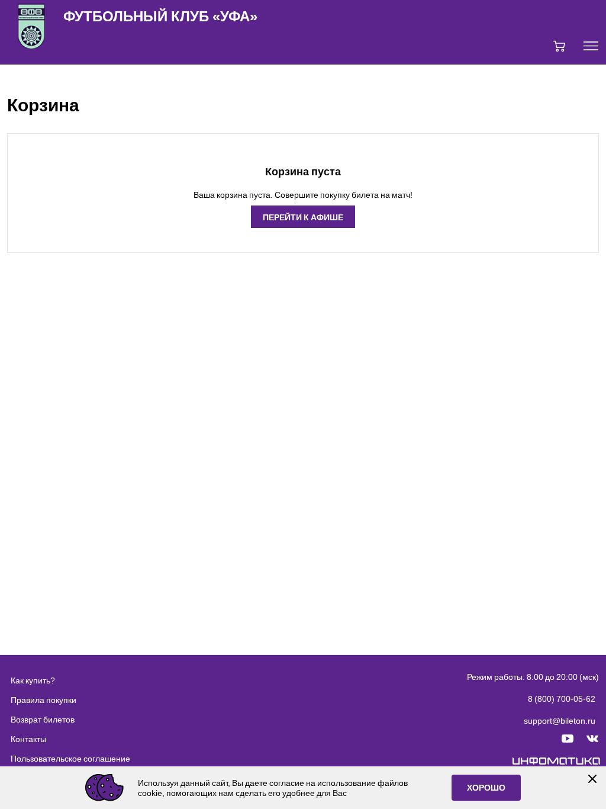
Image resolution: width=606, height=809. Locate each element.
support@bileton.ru (559, 720)
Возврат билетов (43, 719)
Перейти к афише (303, 216)
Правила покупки (43, 699)
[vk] (592, 739)
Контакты (28, 738)
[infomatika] (557, 762)
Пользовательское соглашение (70, 758)
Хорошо (486, 787)
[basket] (559, 46)
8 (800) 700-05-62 (561, 698)
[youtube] (567, 739)
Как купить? (33, 680)
